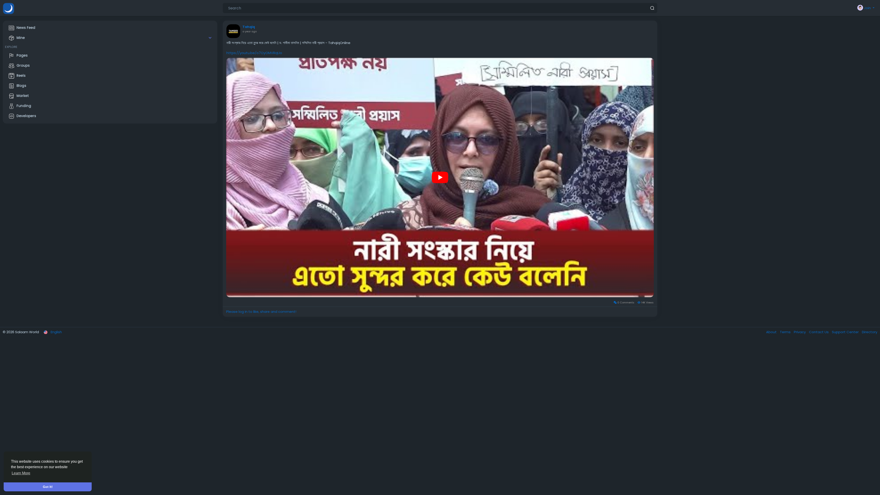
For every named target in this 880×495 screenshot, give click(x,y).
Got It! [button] (48, 487)
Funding (23, 105)
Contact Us (819, 332)
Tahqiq (248, 27)
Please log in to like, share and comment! (261, 311)
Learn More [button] (21, 473)
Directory (869, 332)
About (772, 332)
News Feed (25, 27)
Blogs (21, 85)
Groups (23, 65)
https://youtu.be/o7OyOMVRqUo (254, 52)
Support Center (846, 332)
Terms (786, 332)
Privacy (800, 332)
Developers (26, 115)
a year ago (249, 31)
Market (22, 95)
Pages (22, 55)
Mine (20, 37)
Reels (21, 75)
